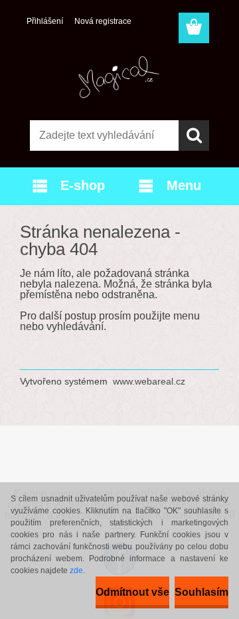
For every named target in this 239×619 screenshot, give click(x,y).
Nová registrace (102, 21)
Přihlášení (45, 21)
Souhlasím (201, 592)
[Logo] (119, 77)
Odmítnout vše (132, 592)
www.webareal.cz (149, 381)
